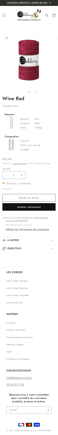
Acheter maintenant (29, 207)
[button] (4, 15)
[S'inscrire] (47, 410)
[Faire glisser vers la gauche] (21, 91)
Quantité (6, 168)
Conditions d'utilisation (18, 359)
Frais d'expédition (19, 163)
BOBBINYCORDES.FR (23, 430)
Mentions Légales (15, 344)
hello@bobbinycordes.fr (19, 377)
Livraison (10, 322)
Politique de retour (15, 330)
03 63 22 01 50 (15, 384)
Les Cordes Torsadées (17, 295)
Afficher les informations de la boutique (27, 229)
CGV (9, 351)
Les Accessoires (14, 302)
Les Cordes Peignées (17, 288)
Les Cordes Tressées (17, 280)
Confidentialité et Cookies (19, 337)
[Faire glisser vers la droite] (36, 91)
